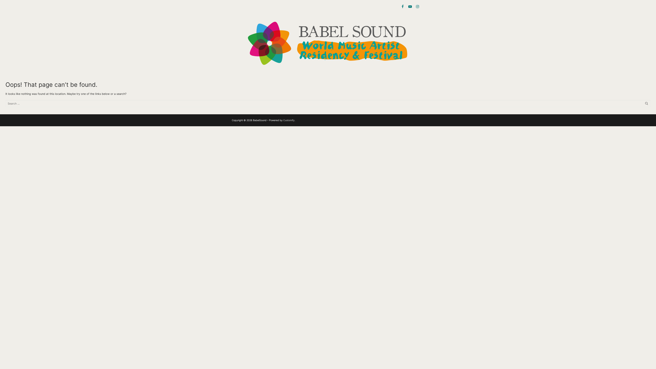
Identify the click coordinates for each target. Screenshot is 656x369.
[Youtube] (410, 6)
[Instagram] (417, 6)
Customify (289, 120)
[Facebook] (402, 6)
